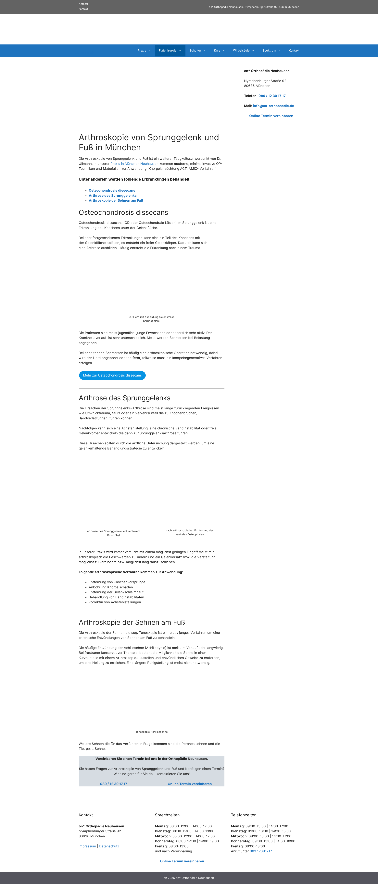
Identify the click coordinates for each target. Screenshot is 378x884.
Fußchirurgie (168, 50)
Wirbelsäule (241, 50)
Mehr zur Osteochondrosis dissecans (112, 375)
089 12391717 (261, 851)
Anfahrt (83, 3)
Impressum (87, 846)
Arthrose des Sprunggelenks (113, 195)
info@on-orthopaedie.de (273, 106)
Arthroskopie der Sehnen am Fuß (116, 200)
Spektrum (269, 50)
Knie (217, 50)
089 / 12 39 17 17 (272, 96)
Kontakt (83, 8)
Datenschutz (109, 846)
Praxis (141, 50)
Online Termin (84, 52)
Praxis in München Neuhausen (134, 164)
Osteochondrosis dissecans (112, 190)
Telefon (80, 46)
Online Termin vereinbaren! (278, 29)
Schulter (195, 50)
